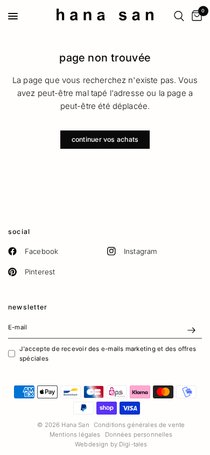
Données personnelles (139, 434)
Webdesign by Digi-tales (111, 444)
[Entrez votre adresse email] (191, 330)
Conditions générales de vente (139, 425)
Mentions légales (75, 434)
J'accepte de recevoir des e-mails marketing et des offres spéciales (107, 353)
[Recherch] (179, 16)
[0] (195, 16)
